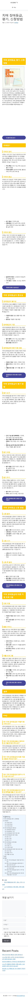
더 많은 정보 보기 (10, 137)
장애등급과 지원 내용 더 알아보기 (14, 375)
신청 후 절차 (10, 847)
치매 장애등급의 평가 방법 (11, 835)
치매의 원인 (9, 826)
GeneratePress (21, 995)
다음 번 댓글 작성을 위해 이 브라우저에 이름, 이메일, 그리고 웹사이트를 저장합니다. (15, 934)
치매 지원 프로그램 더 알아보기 (14, 683)
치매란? (6, 820)
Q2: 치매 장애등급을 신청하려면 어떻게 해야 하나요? (15, 864)
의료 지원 (9, 850)
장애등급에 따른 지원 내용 (13, 833)
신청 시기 (9, 845)
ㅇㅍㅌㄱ (14, 2)
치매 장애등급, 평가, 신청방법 (11, 818)
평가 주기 (9, 840)
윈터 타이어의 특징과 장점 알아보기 (12, 954)
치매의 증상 (9, 824)
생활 (5, 880)
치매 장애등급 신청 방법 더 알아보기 (14, 585)
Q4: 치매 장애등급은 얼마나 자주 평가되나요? (15, 870)
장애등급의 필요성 (11, 829)
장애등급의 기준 (11, 831)
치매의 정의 (9, 822)
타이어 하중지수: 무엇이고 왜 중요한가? (13, 961)
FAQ (5, 858)
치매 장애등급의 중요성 (10, 828)
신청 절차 (9, 843)
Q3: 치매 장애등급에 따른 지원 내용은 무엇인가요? (15, 867)
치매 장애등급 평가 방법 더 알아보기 (14, 499)
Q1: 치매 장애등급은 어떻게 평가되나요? (15, 860)
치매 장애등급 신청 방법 (10, 842)
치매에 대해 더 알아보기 (12, 287)
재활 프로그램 (10, 854)
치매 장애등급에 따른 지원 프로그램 (13, 849)
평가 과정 (9, 838)
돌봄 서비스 (9, 852)
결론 (5, 856)
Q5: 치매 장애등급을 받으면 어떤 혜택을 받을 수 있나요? (15, 873)
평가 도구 (9, 836)
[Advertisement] (14, 40)
